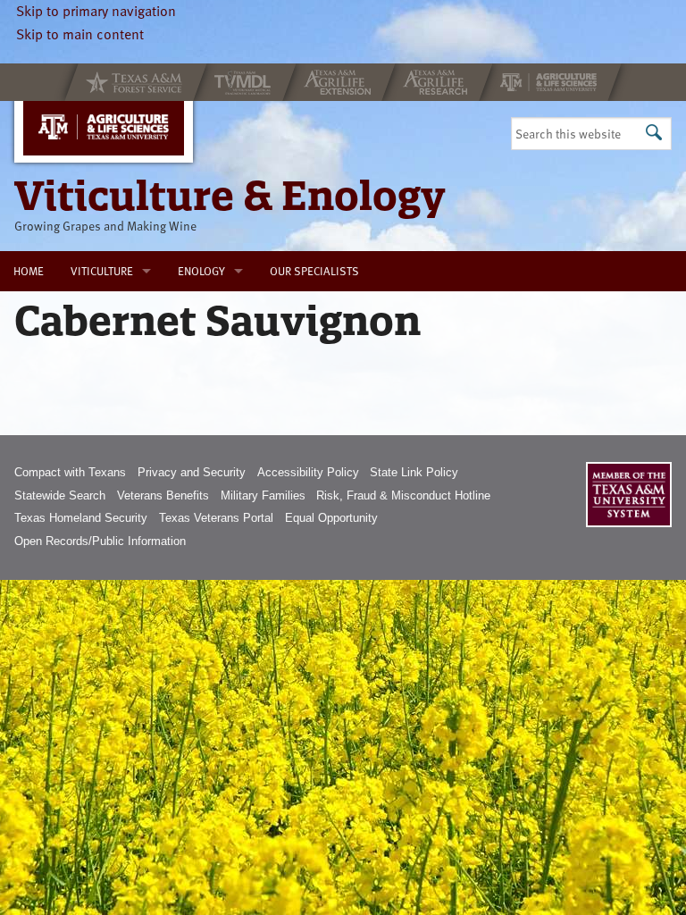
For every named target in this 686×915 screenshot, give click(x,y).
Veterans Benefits (163, 495)
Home (28, 271)
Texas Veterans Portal (216, 518)
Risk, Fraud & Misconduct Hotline (403, 495)
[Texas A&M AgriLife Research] (437, 82)
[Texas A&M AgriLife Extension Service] (339, 82)
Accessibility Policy (308, 472)
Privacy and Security (192, 472)
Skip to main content (80, 34)
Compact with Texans (70, 472)
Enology (201, 271)
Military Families (263, 495)
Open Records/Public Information (100, 541)
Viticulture (102, 271)
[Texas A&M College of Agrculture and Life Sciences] (550, 82)
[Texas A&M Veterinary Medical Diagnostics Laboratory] (244, 82)
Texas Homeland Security (80, 518)
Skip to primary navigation (96, 10)
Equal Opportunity (331, 518)
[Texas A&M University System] (629, 494)
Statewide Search (59, 495)
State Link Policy (414, 472)
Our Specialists (314, 271)
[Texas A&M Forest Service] (135, 82)
